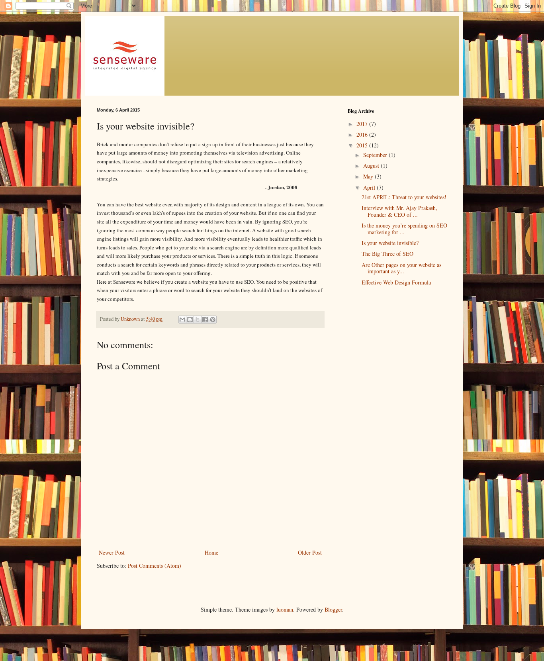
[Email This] (182, 320)
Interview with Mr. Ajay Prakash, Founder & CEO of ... (399, 211)
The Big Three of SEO (387, 253)
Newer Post (112, 552)
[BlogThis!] (190, 320)
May (369, 176)
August (372, 165)
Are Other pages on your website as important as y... (401, 268)
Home (211, 552)
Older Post (310, 552)
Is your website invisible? (390, 243)
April (370, 187)
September (376, 155)
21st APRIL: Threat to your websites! (404, 197)
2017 (362, 123)
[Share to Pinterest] (213, 320)
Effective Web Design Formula (396, 282)
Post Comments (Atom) (154, 565)
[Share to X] (198, 320)
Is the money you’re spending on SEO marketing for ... (404, 229)
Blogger (333, 609)
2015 (362, 145)
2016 (362, 134)
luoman (284, 609)
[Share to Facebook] (205, 320)
